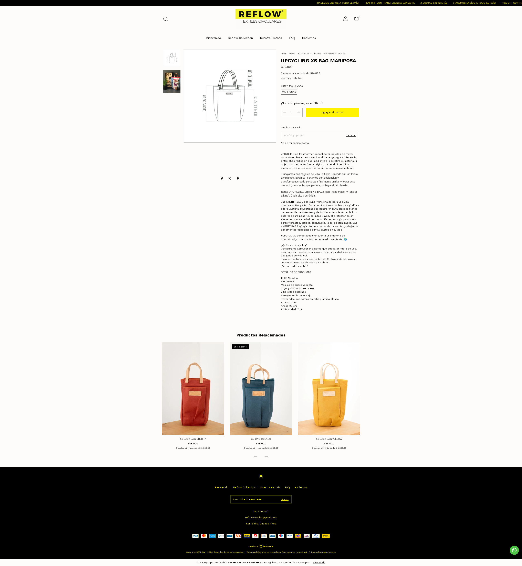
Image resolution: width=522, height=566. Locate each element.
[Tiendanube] (261, 546)
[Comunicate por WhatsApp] (514, 550)
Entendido (319, 562)
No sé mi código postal (295, 143)
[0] (355, 19)
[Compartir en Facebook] (222, 178)
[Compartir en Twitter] (230, 178)
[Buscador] (167, 19)
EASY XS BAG (304, 54)
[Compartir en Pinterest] (237, 178)
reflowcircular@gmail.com (261, 517)
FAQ (292, 38)
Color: (292, 85)
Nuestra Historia (271, 38)
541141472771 (261, 511)
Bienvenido (213, 38)
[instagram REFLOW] (261, 476)
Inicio (283, 54)
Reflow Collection (240, 38)
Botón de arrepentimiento (323, 552)
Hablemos (309, 38)
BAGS (292, 54)
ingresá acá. (301, 552)
